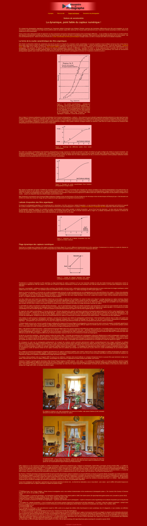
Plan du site (60, 13)
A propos (50, 13)
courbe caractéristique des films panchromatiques (66, 36)
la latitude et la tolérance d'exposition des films (93, 206)
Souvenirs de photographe (91, 13)
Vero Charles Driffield (53, 46)
